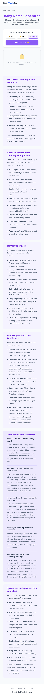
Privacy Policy (21, 688)
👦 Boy (11, 36)
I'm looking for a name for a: (22, 32)
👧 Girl (22, 36)
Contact (31, 688)
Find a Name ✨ (22, 42)
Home (12, 688)
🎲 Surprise (33, 36)
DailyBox (10, 3)
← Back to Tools (9, 10)
